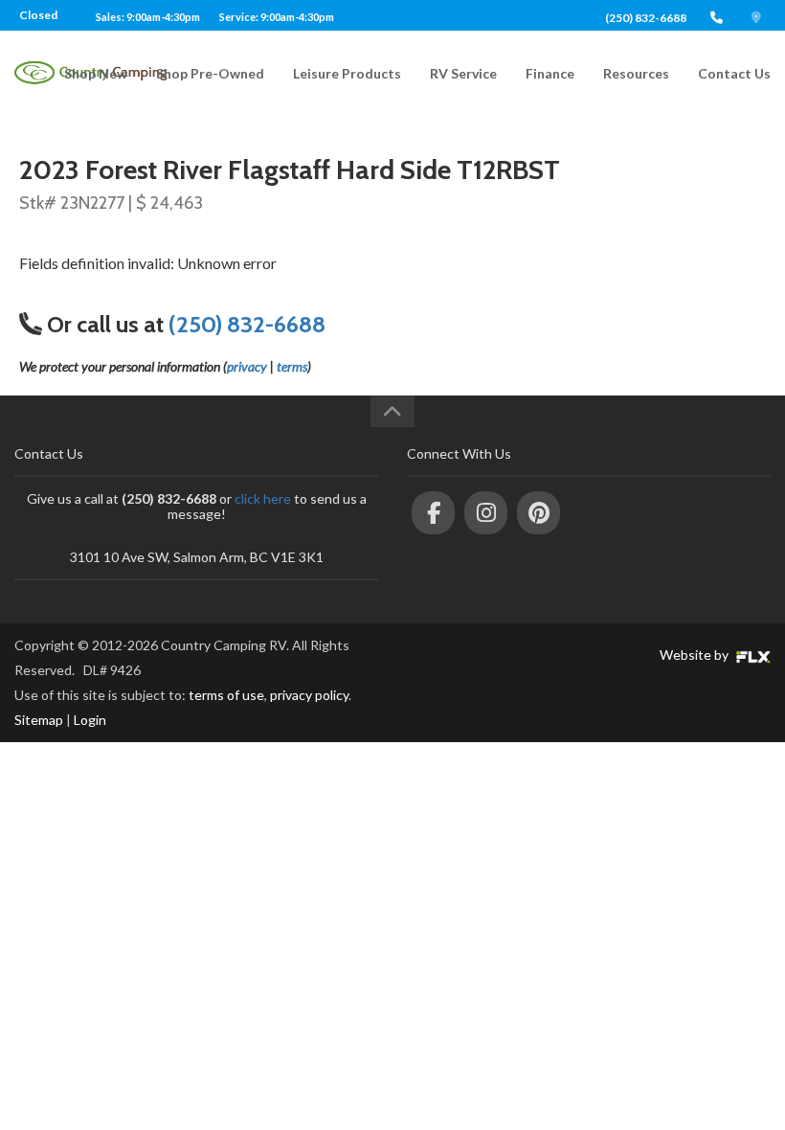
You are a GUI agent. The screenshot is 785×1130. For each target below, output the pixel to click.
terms (292, 366)
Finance (550, 73)
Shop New (95, 73)
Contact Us (734, 73)
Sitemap (38, 720)
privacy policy (309, 695)
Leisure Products (347, 73)
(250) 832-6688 (645, 18)
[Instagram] (485, 512)
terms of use (226, 695)
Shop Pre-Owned (210, 73)
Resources (636, 73)
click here (263, 498)
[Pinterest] (538, 512)
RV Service (463, 73)
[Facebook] (433, 512)
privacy (247, 366)
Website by (695, 654)
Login (90, 720)
